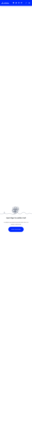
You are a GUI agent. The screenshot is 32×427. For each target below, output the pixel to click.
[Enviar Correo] (21, 3)
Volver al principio (16, 229)
